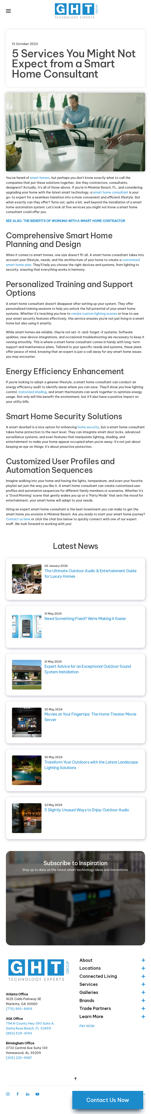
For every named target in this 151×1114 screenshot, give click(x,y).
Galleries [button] (88, 992)
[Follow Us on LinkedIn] (27, 1094)
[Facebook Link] (18, 1094)
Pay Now (86, 1026)
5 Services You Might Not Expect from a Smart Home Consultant (74, 63)
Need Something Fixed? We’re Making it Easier (85, 618)
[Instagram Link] (8, 1094)
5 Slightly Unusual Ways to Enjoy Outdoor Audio (86, 809)
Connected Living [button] (98, 976)
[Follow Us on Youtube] (37, 1094)
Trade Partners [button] (95, 1008)
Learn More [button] (91, 1016)
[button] (8, 11)
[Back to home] (75, 11)
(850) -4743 (19, 1033)
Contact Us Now (107, 1100)
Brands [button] (86, 1000)
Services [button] (88, 984)
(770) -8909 (19, 1009)
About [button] (85, 960)
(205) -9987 (19, 1058)
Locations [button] (90, 968)
